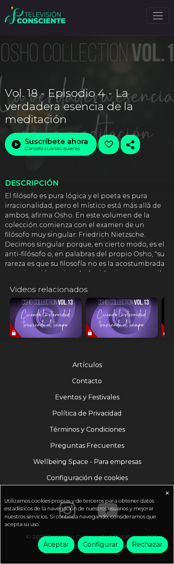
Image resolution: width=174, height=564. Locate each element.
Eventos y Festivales (87, 397)
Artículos (87, 365)
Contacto (87, 381)
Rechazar (147, 544)
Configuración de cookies (87, 478)
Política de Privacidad (87, 413)
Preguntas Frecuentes (87, 445)
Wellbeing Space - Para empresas (87, 462)
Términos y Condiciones (87, 429)
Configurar (100, 544)
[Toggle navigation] (157, 16)
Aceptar (56, 544)
